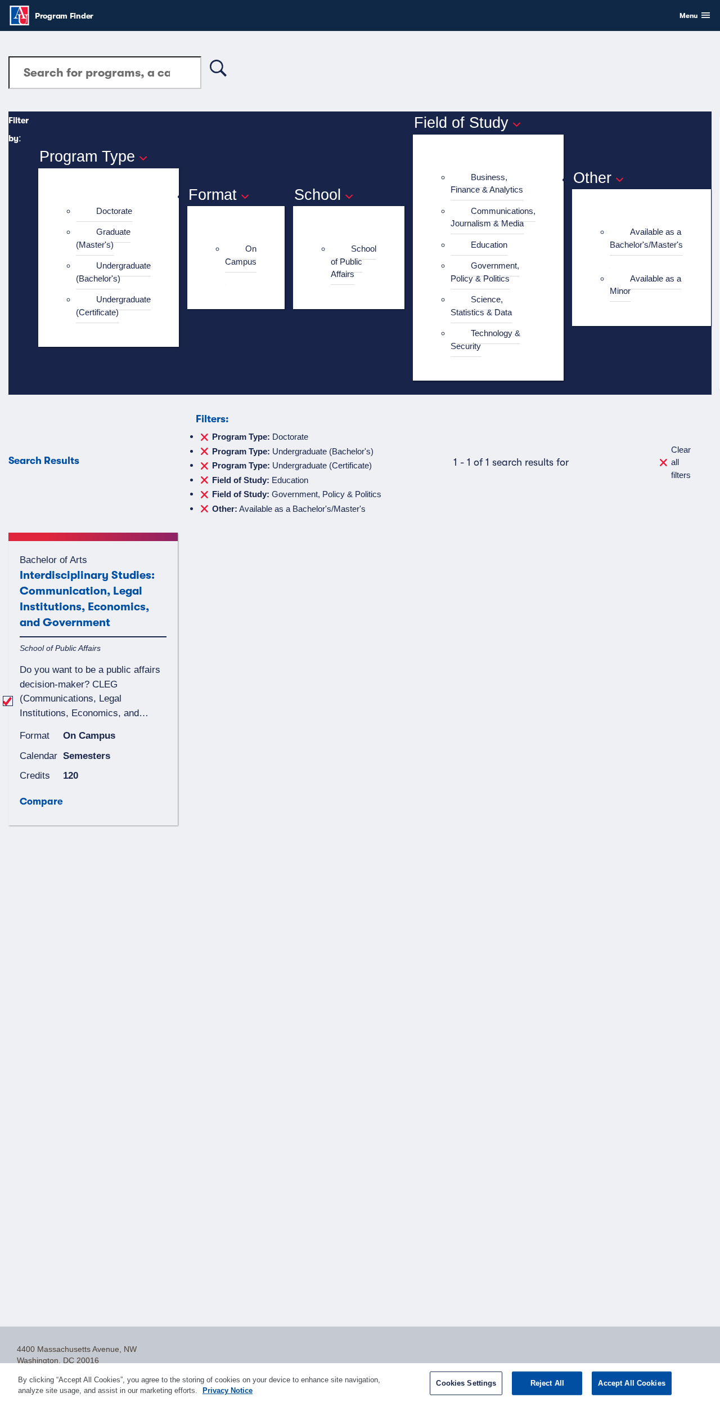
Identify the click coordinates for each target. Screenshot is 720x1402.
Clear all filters (681, 462)
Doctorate (114, 211)
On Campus (240, 255)
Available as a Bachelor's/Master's (646, 238)
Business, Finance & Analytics (487, 183)
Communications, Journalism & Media (493, 217)
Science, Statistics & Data (481, 305)
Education (489, 244)
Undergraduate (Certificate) (113, 305)
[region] (360, 1382)
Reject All (547, 1383)
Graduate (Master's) (103, 238)
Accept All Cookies (631, 1383)
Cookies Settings (466, 1383)
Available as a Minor (645, 285)
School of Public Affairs (353, 261)
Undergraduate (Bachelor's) (113, 272)
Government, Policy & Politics (485, 272)
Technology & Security (485, 339)
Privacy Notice (227, 1390)
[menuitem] (113, 211)
